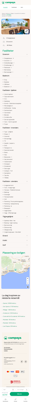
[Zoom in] (27, 278)
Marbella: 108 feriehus (9, 323)
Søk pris (19, 394)
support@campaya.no (10, 344)
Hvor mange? (20, 389)
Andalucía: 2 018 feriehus (10, 313)
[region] (15, 26)
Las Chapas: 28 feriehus (10, 326)
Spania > (4, 13)
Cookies (6, 350)
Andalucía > (8, 13)
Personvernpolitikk (8, 349)
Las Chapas (8, 14)
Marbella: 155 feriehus (9, 320)
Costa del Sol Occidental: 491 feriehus (14, 316)
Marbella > (4, 14)
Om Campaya (7, 347)
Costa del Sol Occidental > (19, 13)
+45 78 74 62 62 (13, 342)
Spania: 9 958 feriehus (9, 303)
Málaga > (12, 13)
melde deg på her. (8, 361)
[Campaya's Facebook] (21, 361)
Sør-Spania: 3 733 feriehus (10, 306)
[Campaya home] (8, 2)
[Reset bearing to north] (27, 283)
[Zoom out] (27, 281)
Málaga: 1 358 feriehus (9, 310)
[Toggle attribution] (28, 287)
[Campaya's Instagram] (25, 361)
